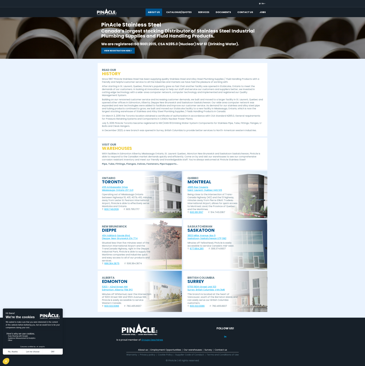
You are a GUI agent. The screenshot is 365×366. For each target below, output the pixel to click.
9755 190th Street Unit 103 (201, 286)
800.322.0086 (111, 306)
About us (154, 12)
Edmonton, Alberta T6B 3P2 (117, 289)
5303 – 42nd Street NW (115, 286)
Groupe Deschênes (152, 339)
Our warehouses (193, 349)
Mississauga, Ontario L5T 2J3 (117, 190)
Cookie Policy (165, 354)
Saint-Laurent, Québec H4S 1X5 (204, 190)
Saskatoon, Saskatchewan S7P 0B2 (206, 238)
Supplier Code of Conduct (189, 354)
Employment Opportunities (165, 349)
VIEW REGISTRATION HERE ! (118, 50)
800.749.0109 (111, 209)
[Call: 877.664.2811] (205, 248)
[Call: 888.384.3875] (120, 263)
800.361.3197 (196, 212)
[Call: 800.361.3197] (204, 212)
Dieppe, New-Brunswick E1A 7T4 (120, 238)
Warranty (131, 354)
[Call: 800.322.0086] (120, 306)
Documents (223, 12)
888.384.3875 (111, 263)
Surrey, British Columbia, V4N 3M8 (206, 289)
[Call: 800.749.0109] (120, 209)
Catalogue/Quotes (179, 12)
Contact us (245, 12)
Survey (208, 349)
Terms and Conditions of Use (223, 354)
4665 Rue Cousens (197, 187)
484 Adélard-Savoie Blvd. (116, 235)
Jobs (262, 12)
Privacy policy (147, 354)
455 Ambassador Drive (115, 187)
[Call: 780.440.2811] (206, 306)
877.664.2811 (197, 248)
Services (203, 12)
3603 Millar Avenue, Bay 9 (201, 235)
